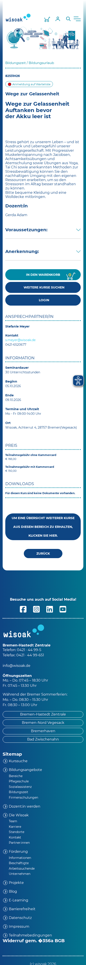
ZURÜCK (43, 553)
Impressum (19, 926)
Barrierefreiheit (22, 909)
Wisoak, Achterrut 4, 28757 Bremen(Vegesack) (41, 427)
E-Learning (18, 900)
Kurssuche (18, 761)
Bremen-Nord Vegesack (43, 723)
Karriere (15, 827)
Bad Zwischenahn (43, 739)
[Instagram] (36, 609)
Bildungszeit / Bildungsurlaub (29, 63)
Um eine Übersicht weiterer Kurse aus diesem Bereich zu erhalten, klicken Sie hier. (43, 527)
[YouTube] (62, 609)
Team (13, 821)
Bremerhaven (43, 731)
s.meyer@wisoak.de (20, 340)
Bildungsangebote (25, 770)
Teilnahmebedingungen (30, 935)
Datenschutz (20, 918)
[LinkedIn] (49, 609)
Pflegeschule (19, 781)
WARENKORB (49, 275)
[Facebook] (23, 609)
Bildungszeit (18, 792)
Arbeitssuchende (22, 869)
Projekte (16, 883)
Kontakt (15, 837)
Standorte (16, 832)
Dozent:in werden (24, 806)
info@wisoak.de (16, 666)
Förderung (18, 851)
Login (43, 300)
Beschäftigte (19, 863)
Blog (13, 891)
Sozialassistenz (20, 787)
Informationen (20, 858)
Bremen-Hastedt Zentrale (43, 714)
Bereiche (15, 776)
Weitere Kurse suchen (43, 287)
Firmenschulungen (23, 797)
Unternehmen (19, 874)
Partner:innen (19, 843)
